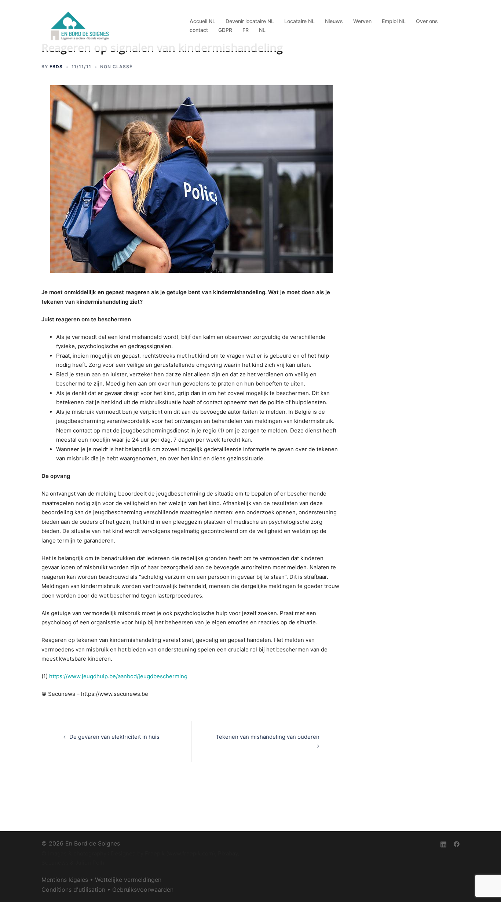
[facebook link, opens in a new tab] (457, 843)
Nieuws (334, 21)
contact (199, 30)
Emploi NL (394, 21)
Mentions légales (64, 879)
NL (262, 30)
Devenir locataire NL (250, 21)
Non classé (116, 66)
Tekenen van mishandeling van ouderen (267, 736)
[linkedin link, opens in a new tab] (443, 843)
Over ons (427, 21)
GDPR (225, 30)
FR (245, 30)
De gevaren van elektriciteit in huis (114, 736)
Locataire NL (299, 21)
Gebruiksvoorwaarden (142, 889)
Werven (362, 21)
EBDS (56, 66)
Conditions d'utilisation (73, 889)
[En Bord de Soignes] (80, 25)
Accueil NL (202, 21)
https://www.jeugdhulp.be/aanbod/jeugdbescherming (118, 676)
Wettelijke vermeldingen (128, 879)
